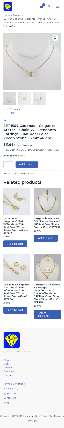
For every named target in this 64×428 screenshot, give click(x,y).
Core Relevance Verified (18, 352)
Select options (43, 314)
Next (12, 112)
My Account (10, 393)
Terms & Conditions (14, 383)
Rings (6, 363)
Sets (5, 120)
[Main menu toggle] (57, 6)
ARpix (34, 420)
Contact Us (9, 397)
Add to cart (27, 164)
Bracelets (8, 371)
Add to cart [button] (15, 243)
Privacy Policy (11, 388)
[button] (49, 6)
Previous (15, 109)
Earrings (7, 367)
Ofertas (7, 375)
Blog (6, 360)
